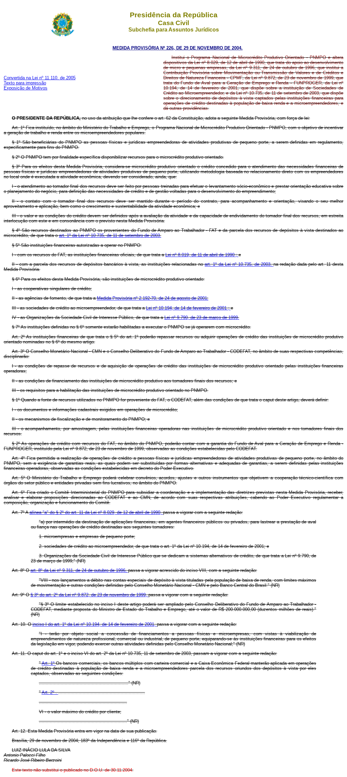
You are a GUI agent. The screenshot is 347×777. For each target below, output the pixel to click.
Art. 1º (49, 663)
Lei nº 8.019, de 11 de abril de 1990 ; (202, 254)
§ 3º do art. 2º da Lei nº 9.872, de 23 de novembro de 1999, (89, 594)
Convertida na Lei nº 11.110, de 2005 (40, 77)
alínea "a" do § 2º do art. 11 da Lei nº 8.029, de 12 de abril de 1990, (96, 512)
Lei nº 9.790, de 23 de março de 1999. (201, 317)
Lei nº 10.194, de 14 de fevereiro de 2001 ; (188, 308)
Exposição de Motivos (25, 88)
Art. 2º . (50, 692)
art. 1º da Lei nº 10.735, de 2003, (239, 264)
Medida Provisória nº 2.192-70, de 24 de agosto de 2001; (152, 298)
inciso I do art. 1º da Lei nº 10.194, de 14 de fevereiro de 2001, (95, 624)
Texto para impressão (25, 82)
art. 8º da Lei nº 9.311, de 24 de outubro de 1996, (79, 570)
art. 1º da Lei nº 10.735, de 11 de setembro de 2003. (110, 235)
